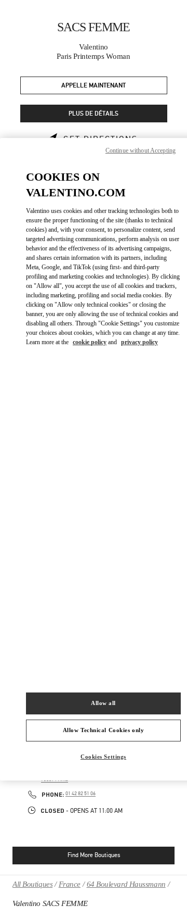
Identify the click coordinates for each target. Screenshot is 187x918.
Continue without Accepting (140, 150)
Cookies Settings (103, 756)
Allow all (103, 703)
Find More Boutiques (94, 855)
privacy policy (139, 342)
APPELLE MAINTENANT (93, 86)
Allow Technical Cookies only (103, 730)
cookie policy (89, 342)
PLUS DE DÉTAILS (93, 114)
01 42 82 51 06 (80, 793)
